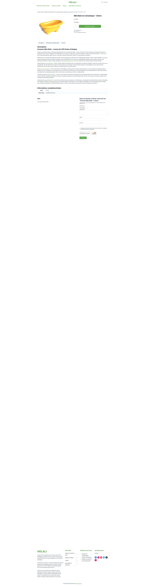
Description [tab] (41, 42)
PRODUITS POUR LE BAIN (43, 5)
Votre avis (82, 109)
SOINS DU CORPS (56, 5)
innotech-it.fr (79, 583)
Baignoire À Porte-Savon (82, 32)
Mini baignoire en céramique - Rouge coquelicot (52, 437)
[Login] (104, 2)
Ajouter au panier (90, 26)
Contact (96, 553)
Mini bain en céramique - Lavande (49, 363)
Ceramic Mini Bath (67, 60)
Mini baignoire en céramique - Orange (49, 288)
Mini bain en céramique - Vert (48, 213)
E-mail (81, 122)
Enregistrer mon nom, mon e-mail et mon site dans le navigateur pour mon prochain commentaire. (94, 129)
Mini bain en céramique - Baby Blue (49, 512)
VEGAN (64, 5)
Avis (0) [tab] (63, 42)
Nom (81, 117)
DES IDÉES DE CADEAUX (75, 5)
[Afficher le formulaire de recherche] (102, 2)
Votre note (82, 105)
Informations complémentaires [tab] (52, 42)
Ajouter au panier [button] (45, 218)
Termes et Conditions (87, 557)
